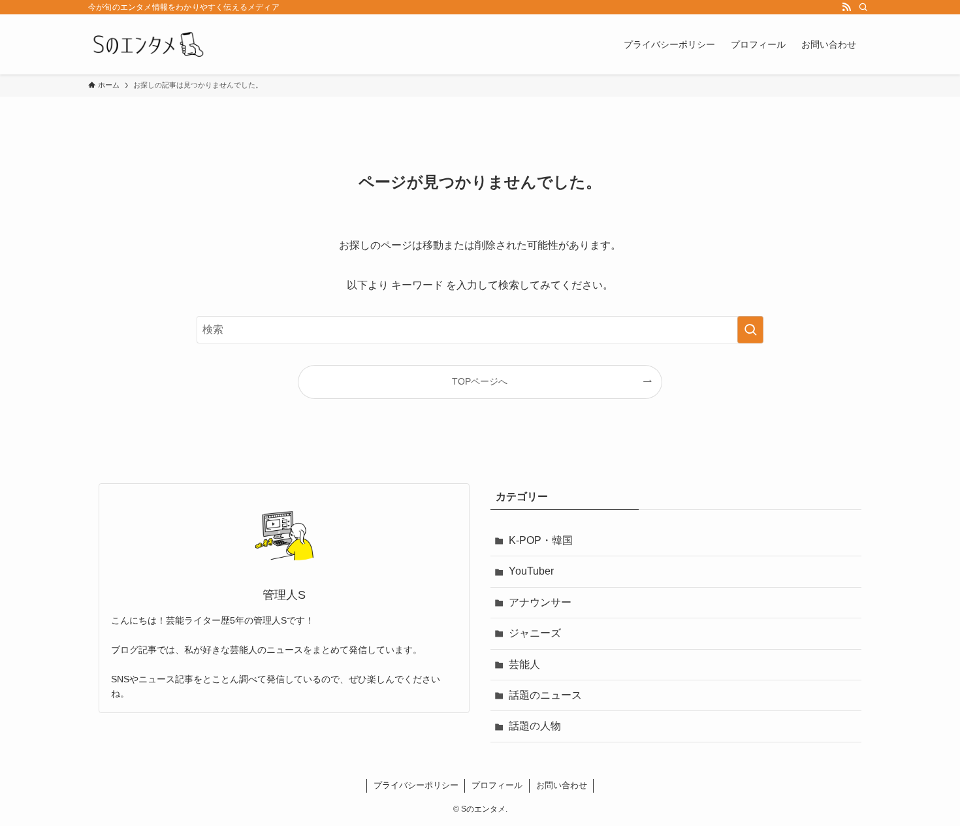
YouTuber (531, 571)
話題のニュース (545, 695)
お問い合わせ (561, 785)
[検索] (863, 7)
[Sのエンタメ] (147, 44)
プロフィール (497, 785)
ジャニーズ (535, 633)
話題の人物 (535, 725)
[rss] (846, 7)
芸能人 (524, 664)
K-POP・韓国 (541, 540)
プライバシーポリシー (416, 785)
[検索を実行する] (750, 329)
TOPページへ (479, 381)
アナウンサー (540, 602)
